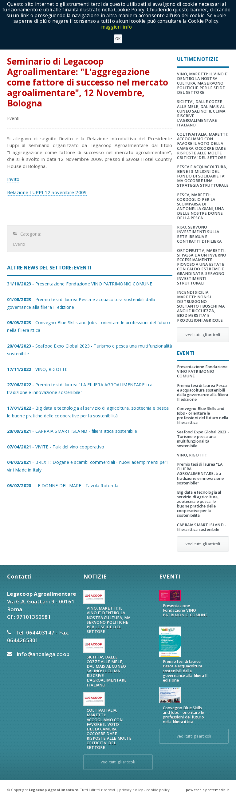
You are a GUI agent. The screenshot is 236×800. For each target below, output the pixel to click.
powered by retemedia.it (207, 789)
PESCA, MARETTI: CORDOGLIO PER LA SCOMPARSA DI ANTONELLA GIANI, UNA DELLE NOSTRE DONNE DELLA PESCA (200, 206)
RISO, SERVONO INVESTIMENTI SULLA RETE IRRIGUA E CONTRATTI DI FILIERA (199, 234)
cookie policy (158, 789)
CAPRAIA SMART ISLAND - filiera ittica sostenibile (201, 527)
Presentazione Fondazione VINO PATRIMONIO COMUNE (202, 371)
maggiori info (116, 27)
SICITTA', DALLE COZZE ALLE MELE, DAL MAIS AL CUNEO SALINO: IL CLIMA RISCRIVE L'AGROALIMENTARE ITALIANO (201, 113)
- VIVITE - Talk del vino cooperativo (55, 447)
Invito (13, 179)
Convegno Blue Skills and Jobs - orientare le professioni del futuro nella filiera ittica (202, 415)
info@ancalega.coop (43, 654)
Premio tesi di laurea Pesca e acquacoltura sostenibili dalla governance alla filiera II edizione (202, 392)
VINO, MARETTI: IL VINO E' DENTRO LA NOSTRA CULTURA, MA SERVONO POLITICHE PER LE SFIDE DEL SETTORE (202, 83)
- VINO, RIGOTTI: (37, 369)
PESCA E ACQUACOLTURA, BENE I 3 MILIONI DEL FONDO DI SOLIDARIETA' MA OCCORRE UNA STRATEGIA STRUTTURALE (203, 176)
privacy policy (131, 789)
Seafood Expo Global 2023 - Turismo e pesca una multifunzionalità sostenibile (203, 438)
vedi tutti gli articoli (203, 334)
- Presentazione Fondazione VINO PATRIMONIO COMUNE (79, 284)
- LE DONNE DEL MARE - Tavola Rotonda (62, 485)
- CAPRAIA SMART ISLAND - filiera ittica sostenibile (72, 431)
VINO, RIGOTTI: (192, 455)
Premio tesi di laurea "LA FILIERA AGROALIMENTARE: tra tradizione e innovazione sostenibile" (200, 474)
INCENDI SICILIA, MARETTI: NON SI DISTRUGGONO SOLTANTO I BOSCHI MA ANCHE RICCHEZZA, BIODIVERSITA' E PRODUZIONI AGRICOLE (201, 306)
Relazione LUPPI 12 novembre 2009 (47, 192)
